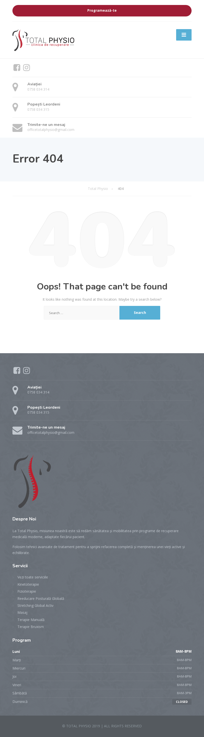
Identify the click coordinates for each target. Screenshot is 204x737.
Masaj (22, 612)
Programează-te (102, 10)
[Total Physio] (43, 39)
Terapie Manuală (31, 619)
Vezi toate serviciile (32, 577)
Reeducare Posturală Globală (40, 598)
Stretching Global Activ (35, 605)
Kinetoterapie (28, 584)
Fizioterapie (26, 591)
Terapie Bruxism (30, 626)
